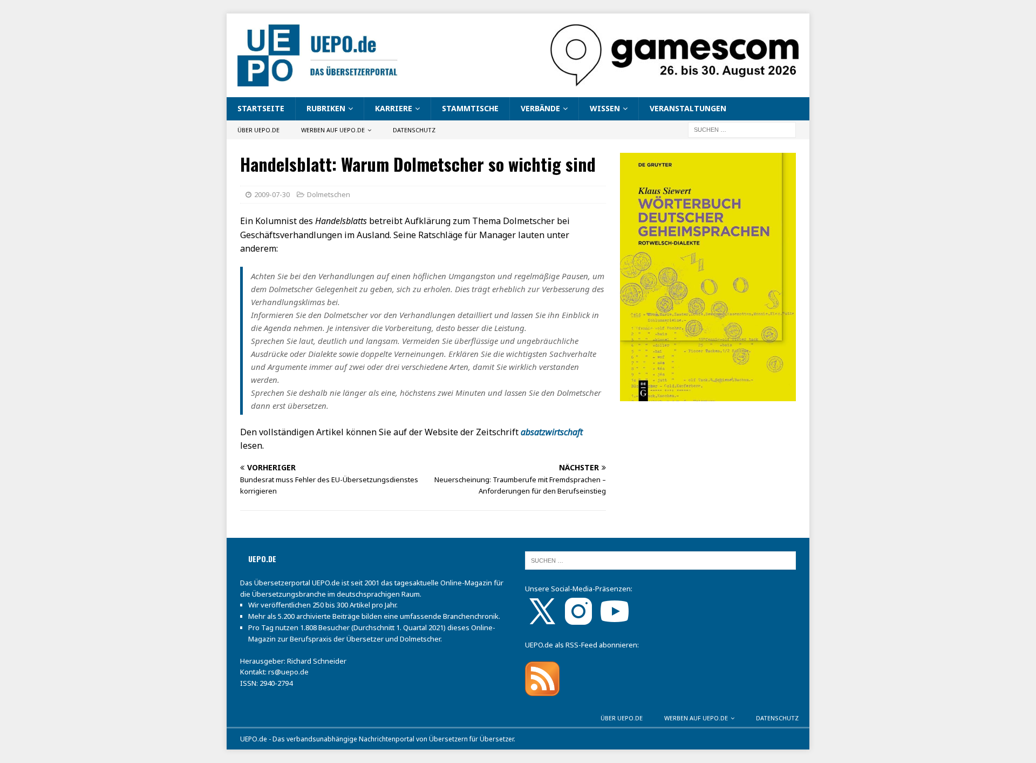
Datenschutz (414, 130)
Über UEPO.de (258, 130)
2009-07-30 (272, 194)
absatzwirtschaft (552, 432)
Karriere (393, 108)
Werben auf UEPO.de (333, 130)
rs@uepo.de (288, 672)
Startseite (260, 108)
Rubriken (325, 108)
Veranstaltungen (688, 108)
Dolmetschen (328, 194)
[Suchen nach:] (742, 129)
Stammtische (470, 108)
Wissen (605, 108)
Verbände (540, 108)
